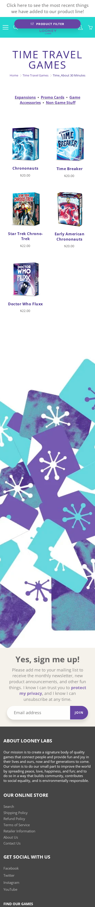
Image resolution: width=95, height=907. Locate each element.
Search (8, 806)
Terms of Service (16, 825)
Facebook (11, 868)
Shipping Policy (15, 813)
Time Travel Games (35, 75)
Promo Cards (52, 97)
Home (14, 75)
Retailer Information (19, 831)
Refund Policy (14, 819)
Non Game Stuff (60, 102)
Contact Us (12, 843)
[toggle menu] (5, 27)
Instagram (11, 882)
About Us (10, 837)
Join (79, 712)
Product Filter (50, 24)
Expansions (25, 97)
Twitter (9, 875)
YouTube (10, 889)
